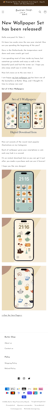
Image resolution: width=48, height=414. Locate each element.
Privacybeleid (10, 405)
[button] (2, 12)
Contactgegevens (16, 409)
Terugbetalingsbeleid (38, 401)
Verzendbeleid (39, 405)
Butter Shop (12, 402)
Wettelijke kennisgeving (31, 409)
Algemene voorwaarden (24, 405)
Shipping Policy (11, 363)
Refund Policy (10, 368)
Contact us (9, 348)
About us (8, 343)
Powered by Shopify (22, 402)
